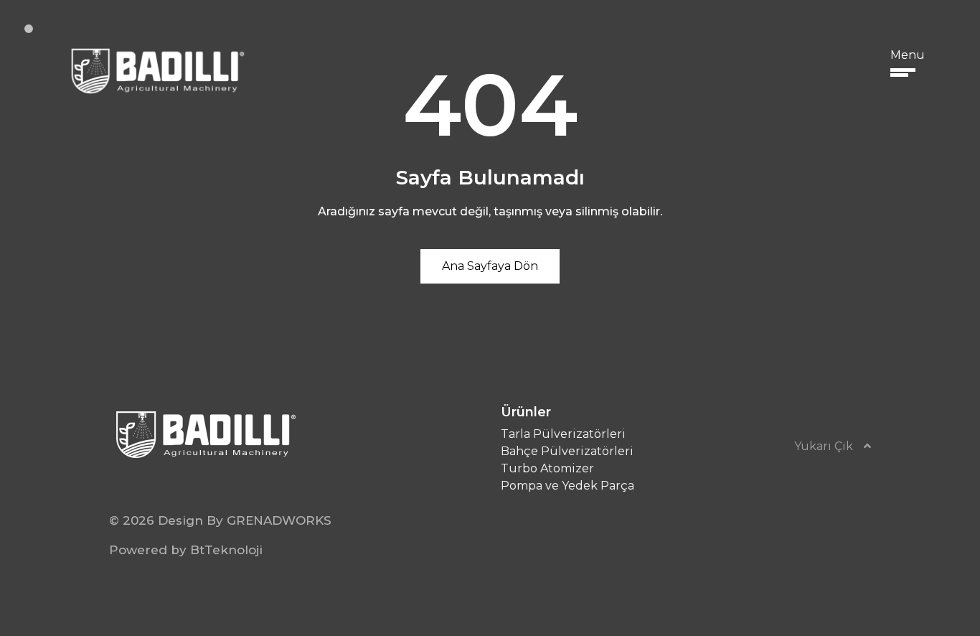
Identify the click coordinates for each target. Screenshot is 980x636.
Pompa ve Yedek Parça (567, 485)
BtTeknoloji (226, 550)
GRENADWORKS (279, 520)
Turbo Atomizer (547, 468)
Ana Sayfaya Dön (490, 266)
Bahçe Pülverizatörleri (567, 451)
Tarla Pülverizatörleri (563, 434)
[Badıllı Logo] (156, 70)
